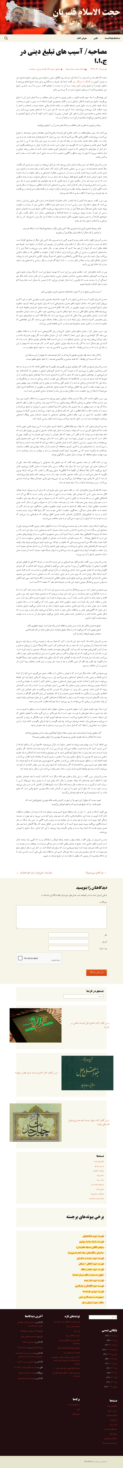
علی (41, 1331)
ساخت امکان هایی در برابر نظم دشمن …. (66, 1368)
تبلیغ (58, 69)
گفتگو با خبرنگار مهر (81, 81)
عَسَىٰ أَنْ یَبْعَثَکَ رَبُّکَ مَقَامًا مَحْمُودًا (68, 1348)
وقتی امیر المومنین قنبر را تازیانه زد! (26, 1367)
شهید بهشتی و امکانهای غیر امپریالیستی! (67, 1322)
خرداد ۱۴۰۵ (113, 1345)
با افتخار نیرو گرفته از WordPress (95, 1462)
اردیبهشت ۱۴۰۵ (111, 1350)
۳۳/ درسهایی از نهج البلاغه (28, 1331)
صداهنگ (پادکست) (97, 1185)
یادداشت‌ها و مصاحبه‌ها (75, 69)
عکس (96, 38)
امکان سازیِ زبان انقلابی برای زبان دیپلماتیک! (69, 1342)
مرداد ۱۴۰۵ (113, 1336)
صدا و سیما (100, 1180)
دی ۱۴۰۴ (113, 1368)
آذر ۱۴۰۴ (114, 1373)
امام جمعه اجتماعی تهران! (29, 1337)
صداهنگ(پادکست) (112, 38)
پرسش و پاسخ (99, 1166)
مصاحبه (32, 69)
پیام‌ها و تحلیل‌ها (98, 1171)
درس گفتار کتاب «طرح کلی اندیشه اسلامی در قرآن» (89, 1025)
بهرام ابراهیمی (37, 1347)
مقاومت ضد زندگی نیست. (71, 1353)
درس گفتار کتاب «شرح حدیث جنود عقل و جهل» (36, 1073)
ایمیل (104, 942)
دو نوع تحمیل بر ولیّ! (73, 1326)
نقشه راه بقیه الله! (23, 1348)
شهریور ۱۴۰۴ (112, 1387)
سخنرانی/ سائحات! (28, 1342)
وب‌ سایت (103, 948)
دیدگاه (103, 902)
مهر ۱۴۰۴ (113, 1382)
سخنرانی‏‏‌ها (100, 1175)
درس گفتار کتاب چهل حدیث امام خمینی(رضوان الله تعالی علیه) (88, 1122)
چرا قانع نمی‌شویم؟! (96, 872)
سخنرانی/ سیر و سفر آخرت (25, 1362)
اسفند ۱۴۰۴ (113, 1359)
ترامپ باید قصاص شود (73, 1336)
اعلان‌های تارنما (99, 1162)
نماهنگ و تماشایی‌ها (97, 1194)
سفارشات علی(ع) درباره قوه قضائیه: (34, 872)
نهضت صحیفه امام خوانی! (27, 1373)
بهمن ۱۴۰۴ (113, 1364)
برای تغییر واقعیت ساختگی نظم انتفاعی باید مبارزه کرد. (66, 1374)
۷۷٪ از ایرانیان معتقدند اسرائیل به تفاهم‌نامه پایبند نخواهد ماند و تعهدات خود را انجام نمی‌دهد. (66, 1360)
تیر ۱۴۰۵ (114, 1340)
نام (106, 935)
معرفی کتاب (82, 38)
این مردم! (77, 1331)
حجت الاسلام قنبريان (46, 69)
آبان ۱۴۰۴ (113, 1378)
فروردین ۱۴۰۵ (112, 1354)
